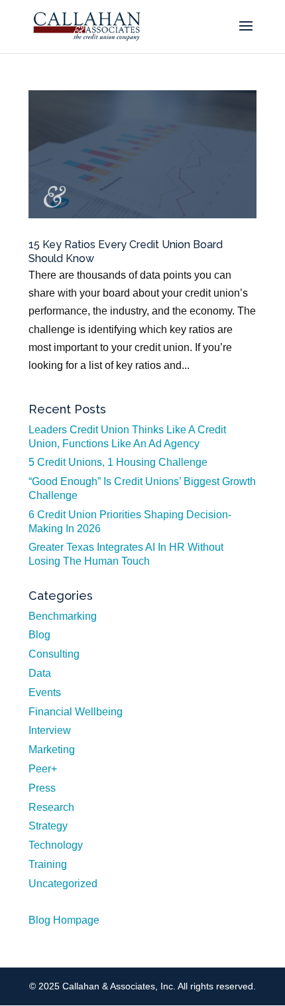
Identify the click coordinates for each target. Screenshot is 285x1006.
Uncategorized (62, 883)
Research (51, 807)
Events (44, 692)
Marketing (51, 749)
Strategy (48, 825)
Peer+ (42, 768)
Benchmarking (62, 616)
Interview (49, 730)
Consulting (54, 654)
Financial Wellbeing (75, 711)
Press (42, 788)
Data (39, 673)
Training (47, 864)
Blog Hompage (63, 920)
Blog (39, 634)
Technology (55, 845)
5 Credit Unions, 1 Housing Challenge (117, 462)
